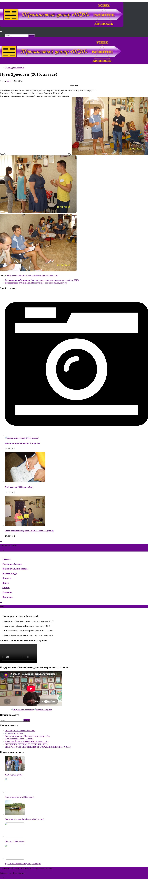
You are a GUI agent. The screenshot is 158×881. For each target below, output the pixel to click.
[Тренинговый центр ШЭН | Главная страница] (61, 26)
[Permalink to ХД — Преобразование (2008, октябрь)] (15, 858)
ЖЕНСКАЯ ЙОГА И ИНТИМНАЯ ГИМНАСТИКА (27, 741)
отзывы (49, 275)
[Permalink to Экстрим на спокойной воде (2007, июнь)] (15, 814)
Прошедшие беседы (14, 67)
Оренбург (41, 275)
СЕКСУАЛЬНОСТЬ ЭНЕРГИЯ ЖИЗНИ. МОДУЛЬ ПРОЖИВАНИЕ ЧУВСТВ (38, 747)
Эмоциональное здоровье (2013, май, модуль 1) (29, 530)
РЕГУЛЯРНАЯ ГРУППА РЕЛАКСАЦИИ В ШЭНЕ (26, 744)
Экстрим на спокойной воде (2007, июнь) (24, 819)
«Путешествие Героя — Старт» (19, 738)
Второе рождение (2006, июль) (19, 797)
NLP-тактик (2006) (13, 774)
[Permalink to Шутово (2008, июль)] (15, 836)
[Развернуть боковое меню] (1, 541)
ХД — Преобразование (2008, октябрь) (23, 863)
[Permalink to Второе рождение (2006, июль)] (15, 792)
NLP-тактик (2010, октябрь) (19, 487)
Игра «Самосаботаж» (15, 733)
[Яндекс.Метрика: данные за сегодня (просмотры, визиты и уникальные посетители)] (43, 709)
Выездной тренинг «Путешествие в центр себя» (27, 736)
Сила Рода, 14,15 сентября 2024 (20, 730)
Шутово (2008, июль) (14, 841)
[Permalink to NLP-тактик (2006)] (15, 770)
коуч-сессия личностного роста (22, 275)
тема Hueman (32, 873)
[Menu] (1, 31)
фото (55, 275)
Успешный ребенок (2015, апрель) (22, 443)
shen (9, 81)
